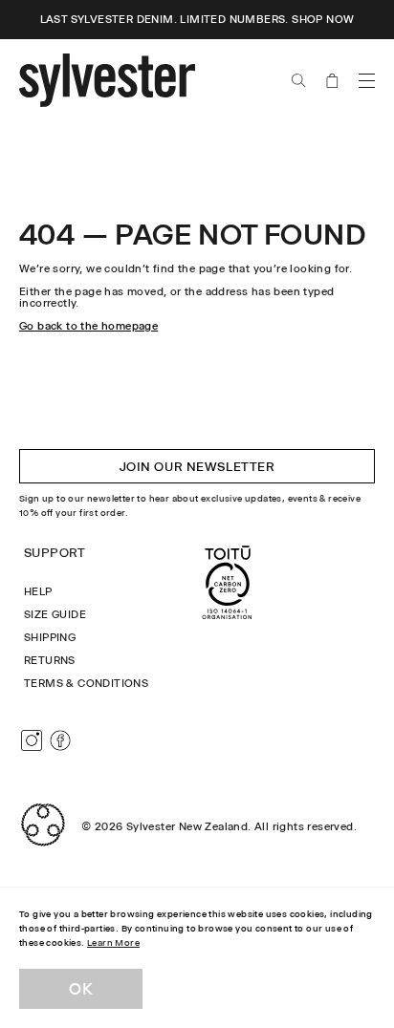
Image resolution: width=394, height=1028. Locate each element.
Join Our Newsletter (197, 466)
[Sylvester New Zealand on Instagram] (31, 740)
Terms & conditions (86, 683)
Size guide (55, 614)
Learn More (113, 942)
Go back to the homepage (88, 325)
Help (38, 591)
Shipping (50, 637)
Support (55, 552)
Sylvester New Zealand (187, 826)
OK (81, 988)
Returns (50, 660)
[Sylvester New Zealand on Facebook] (60, 740)
